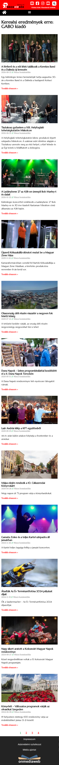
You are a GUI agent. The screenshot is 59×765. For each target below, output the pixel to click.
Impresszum (29, 739)
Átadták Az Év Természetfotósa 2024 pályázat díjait (26, 593)
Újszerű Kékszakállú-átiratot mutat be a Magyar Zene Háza (27, 254)
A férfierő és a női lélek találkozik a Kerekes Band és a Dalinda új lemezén (28, 68)
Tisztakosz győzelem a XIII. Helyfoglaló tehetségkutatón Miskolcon (22, 129)
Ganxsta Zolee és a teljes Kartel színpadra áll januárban (25, 539)
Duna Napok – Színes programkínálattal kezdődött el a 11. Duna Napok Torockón (29, 372)
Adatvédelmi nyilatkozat (29, 744)
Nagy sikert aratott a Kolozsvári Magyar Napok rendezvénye (27, 650)
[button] (54, 3)
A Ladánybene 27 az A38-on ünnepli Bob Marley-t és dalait (28, 193)
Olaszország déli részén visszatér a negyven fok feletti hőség (27, 315)
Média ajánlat (29, 749)
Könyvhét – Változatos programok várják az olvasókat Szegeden (25, 708)
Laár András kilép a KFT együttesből (21, 428)
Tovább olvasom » (9, 88)
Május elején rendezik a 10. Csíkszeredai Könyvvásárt (23, 484)
